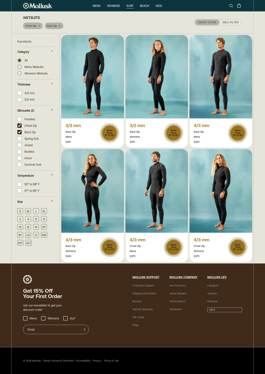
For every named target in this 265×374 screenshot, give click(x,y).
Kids (159, 5)
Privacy (97, 360)
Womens (113, 5)
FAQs (135, 325)
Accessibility (82, 360)
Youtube (212, 293)
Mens (97, 5)
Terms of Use (111, 360)
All (26, 60)
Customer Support (143, 285)
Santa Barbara (177, 293)
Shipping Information (144, 293)
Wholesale (175, 309)
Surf (129, 5)
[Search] (232, 6)
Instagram (213, 285)
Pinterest (212, 301)
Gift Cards (138, 317)
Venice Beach (177, 301)
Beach (144, 5)
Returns (137, 301)
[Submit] (85, 329)
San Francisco (177, 285)
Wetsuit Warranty (142, 309)
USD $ (212, 310)
